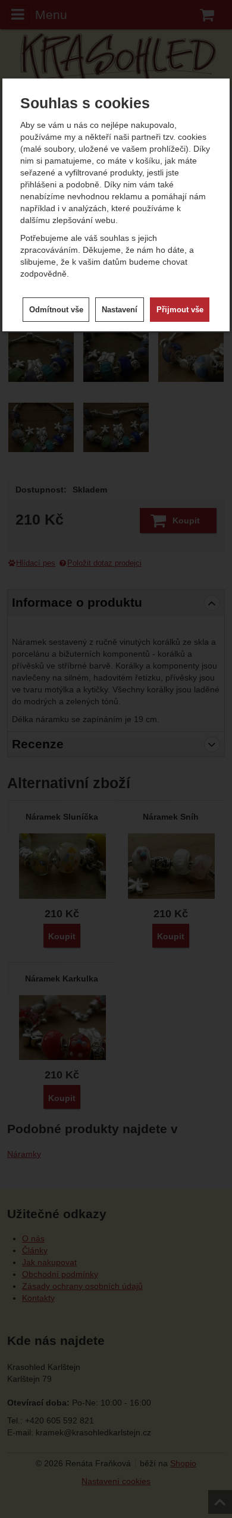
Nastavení (119, 309)
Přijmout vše (179, 309)
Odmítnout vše (56, 309)
